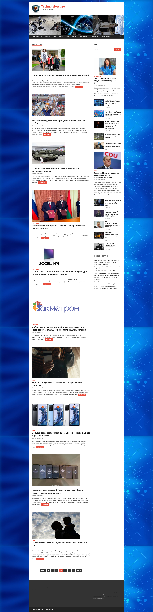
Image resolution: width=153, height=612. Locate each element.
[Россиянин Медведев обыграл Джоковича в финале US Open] (61, 106)
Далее (79, 570)
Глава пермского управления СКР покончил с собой (110, 245)
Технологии (84, 36)
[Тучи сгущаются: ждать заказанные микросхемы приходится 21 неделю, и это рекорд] (99, 116)
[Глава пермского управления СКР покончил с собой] (99, 249)
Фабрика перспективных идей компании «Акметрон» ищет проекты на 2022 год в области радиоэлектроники (60, 328)
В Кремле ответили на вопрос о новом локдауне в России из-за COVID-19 (112, 224)
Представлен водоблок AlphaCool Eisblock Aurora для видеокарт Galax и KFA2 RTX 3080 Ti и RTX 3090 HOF (106, 262)
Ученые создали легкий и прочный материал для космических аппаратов (113, 144)
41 (56, 570)
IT (41, 36)
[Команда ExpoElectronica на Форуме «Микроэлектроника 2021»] (107, 75)
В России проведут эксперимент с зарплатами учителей (60, 75)
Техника (74, 36)
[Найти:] (107, 49)
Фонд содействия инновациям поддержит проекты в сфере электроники (112, 102)
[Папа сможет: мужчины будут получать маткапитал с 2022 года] (61, 526)
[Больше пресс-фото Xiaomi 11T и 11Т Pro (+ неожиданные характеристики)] (61, 416)
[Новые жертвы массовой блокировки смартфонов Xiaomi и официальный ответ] (61, 470)
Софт (67, 36)
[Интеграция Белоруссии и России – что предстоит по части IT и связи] (61, 206)
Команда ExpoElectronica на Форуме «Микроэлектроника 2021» (105, 80)
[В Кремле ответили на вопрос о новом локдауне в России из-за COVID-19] (99, 227)
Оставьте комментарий (37, 78)
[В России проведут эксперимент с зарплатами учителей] (61, 61)
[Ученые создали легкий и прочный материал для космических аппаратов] (99, 149)
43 (65, 570)
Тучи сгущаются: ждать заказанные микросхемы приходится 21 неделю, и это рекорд (113, 113)
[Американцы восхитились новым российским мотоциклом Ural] (99, 238)
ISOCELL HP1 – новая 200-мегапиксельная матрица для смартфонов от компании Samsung (59, 273)
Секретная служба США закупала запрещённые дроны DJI (112, 135)
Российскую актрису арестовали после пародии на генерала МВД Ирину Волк (111, 213)
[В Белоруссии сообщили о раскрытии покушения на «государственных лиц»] (99, 205)
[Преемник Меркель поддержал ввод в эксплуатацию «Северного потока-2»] (107, 169)
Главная (36, 36)
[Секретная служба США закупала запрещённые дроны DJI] (99, 139)
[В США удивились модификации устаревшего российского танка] (61, 153)
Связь (61, 36)
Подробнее (79, 86)
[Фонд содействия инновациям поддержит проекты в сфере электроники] (99, 105)
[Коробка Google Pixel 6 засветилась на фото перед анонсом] (61, 363)
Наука (55, 36)
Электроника (95, 36)
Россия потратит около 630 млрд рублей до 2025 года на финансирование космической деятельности (113, 125)
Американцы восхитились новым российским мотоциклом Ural (113, 235)
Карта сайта (106, 36)
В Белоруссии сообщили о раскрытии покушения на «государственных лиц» (113, 202)
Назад (43, 570)
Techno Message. (53, 6)
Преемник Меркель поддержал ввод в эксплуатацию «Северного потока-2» (106, 175)
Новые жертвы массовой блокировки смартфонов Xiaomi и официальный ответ (58, 491)
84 (73, 570)
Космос (47, 36)
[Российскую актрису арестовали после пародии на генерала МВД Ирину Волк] (99, 216)
